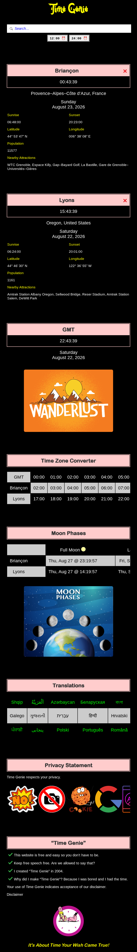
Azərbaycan (63, 702)
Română (119, 729)
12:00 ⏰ (57, 38)
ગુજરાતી (37, 715)
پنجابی (38, 729)
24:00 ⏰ (79, 38)
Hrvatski (119, 715)
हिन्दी (93, 715)
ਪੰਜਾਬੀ (17, 729)
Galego (17, 715)
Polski (63, 729)
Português (93, 729)
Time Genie (68, 9)
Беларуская (92, 702)
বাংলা (119, 702)
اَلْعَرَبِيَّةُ (37, 702)
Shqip (17, 702)
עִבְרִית (63, 715)
